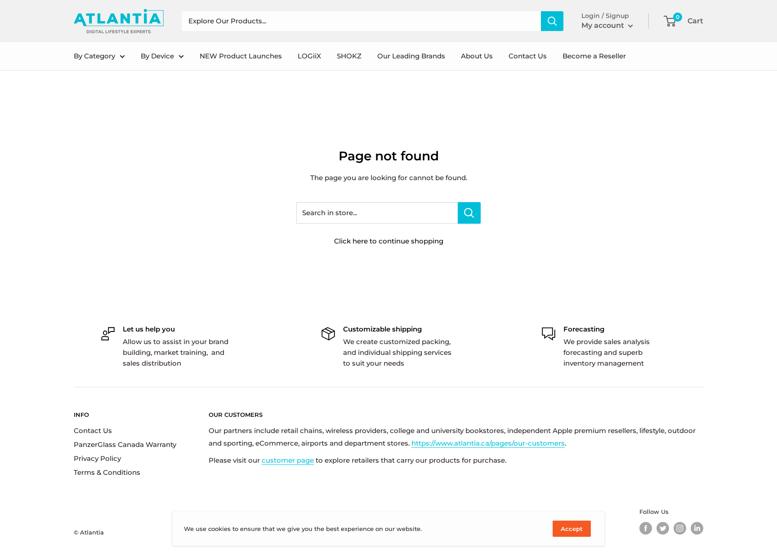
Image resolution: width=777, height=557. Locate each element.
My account (603, 25)
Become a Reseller (594, 56)
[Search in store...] (469, 213)
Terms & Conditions (107, 472)
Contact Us (528, 56)
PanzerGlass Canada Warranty (125, 444)
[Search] (552, 21)
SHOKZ (349, 56)
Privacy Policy (97, 458)
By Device (157, 56)
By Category (94, 56)
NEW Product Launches (241, 56)
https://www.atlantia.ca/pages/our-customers (488, 443)
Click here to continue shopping (388, 241)
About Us (477, 56)
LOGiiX (309, 56)
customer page (288, 460)
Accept (572, 528)
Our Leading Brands (411, 56)
